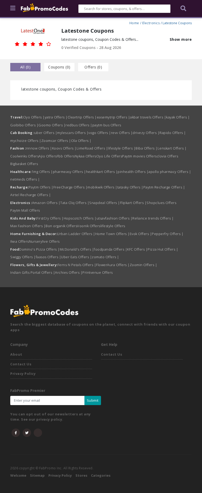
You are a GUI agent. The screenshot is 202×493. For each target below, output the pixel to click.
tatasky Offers (130, 187)
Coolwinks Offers (24, 156)
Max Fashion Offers (28, 225)
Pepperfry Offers (167, 233)
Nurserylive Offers (44, 241)
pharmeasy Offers (69, 171)
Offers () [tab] (93, 66)
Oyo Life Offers (109, 156)
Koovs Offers (64, 148)
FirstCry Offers (50, 218)
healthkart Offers (102, 171)
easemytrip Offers (113, 117)
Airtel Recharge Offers (30, 194)
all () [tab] (25, 66)
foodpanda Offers (110, 249)
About (16, 354)
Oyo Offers (34, 117)
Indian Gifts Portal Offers (32, 272)
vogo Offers (99, 132)
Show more (181, 39)
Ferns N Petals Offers (77, 264)
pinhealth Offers (133, 171)
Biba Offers (146, 148)
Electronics (151, 22)
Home (134, 22)
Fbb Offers (66, 156)
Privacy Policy (23, 373)
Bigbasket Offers (24, 163)
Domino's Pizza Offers (39, 249)
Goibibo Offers (24, 125)
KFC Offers (137, 249)
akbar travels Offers (148, 117)
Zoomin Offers (143, 264)
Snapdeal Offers (104, 202)
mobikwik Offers (102, 187)
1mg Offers (42, 171)
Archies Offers (68, 272)
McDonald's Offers (77, 249)
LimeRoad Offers (92, 148)
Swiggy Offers (23, 257)
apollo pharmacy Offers (169, 171)
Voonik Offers (88, 225)
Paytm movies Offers (139, 156)
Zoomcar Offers (56, 140)
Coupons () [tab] (59, 66)
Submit (93, 400)
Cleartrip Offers (82, 117)
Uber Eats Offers (76, 257)
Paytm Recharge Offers (164, 187)
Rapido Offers (172, 132)
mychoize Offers (25, 140)
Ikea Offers (19, 241)
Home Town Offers (112, 233)
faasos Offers (48, 257)
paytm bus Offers (106, 125)
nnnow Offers (39, 148)
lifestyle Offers (121, 148)
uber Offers (45, 132)
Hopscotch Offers (80, 218)
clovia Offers (167, 156)
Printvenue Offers (97, 272)
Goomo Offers (51, 125)
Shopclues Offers (161, 202)
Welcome (18, 475)
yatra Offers (56, 117)
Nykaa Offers (85, 156)
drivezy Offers (146, 132)
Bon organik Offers (61, 225)
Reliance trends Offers (153, 218)
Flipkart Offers (133, 202)
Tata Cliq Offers (74, 202)
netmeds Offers (25, 179)
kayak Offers (178, 117)
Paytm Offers (41, 187)
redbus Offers (78, 125)
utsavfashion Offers (115, 218)
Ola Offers (81, 140)
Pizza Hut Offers (163, 249)
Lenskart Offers (172, 148)
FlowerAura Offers (113, 264)
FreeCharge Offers (70, 187)
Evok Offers (141, 233)
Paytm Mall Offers (25, 210)
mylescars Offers (72, 132)
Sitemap (37, 475)
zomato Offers (105, 257)
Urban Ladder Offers (76, 233)
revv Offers (122, 132)
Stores (81, 475)
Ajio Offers (48, 156)
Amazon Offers (46, 202)
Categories (100, 475)
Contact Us (20, 364)
